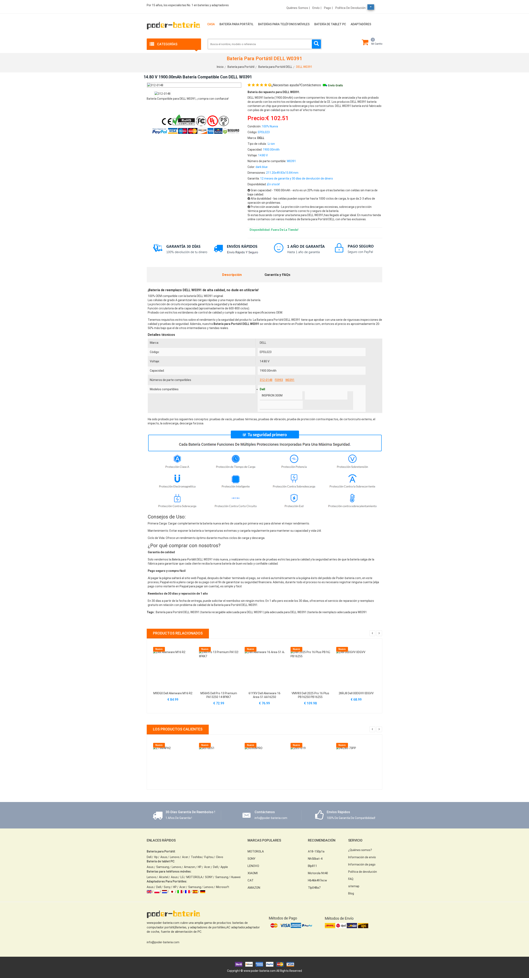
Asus (163, 857)
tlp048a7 (314, 887)
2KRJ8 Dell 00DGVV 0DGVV (356, 693)
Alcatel (163, 877)
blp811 (312, 866)
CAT (251, 880)
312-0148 (266, 380)
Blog (351, 893)
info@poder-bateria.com (163, 942)
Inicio (220, 66)
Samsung (162, 867)
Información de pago (361, 864)
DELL (263, 342)
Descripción (232, 275)
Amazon (189, 867)
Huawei (236, 877)
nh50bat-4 (315, 859)
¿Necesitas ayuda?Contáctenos (296, 85)
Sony (167, 887)
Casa (211, 24)
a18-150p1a (316, 851)
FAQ (350, 879)
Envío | (316, 8)
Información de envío (362, 857)
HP (199, 867)
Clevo (219, 857)
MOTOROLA (194, 877)
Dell (149, 857)
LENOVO (253, 866)
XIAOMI (253, 873)
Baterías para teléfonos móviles (284, 24)
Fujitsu (208, 857)
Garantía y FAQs (277, 275)
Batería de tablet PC (330, 24)
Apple (224, 867)
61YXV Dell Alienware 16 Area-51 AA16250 (264, 695)
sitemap (353, 886)
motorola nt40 (318, 873)
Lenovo (174, 857)
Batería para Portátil (236, 24)
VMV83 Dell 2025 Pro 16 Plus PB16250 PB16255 (310, 695)
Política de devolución (350, 8)
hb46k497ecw (317, 880)
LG (182, 877)
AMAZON (254, 887)
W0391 (289, 380)
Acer (185, 857)
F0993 (279, 380)
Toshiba (196, 857)
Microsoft (222, 887)
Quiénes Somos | (298, 8)
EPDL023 (266, 352)
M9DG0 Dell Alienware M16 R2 (172, 693)
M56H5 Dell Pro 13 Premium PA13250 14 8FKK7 (218, 695)
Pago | (328, 8)
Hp (156, 857)
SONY (209, 877)
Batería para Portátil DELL (275, 66)
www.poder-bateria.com (260, 970)
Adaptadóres (361, 24)
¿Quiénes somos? (360, 850)
